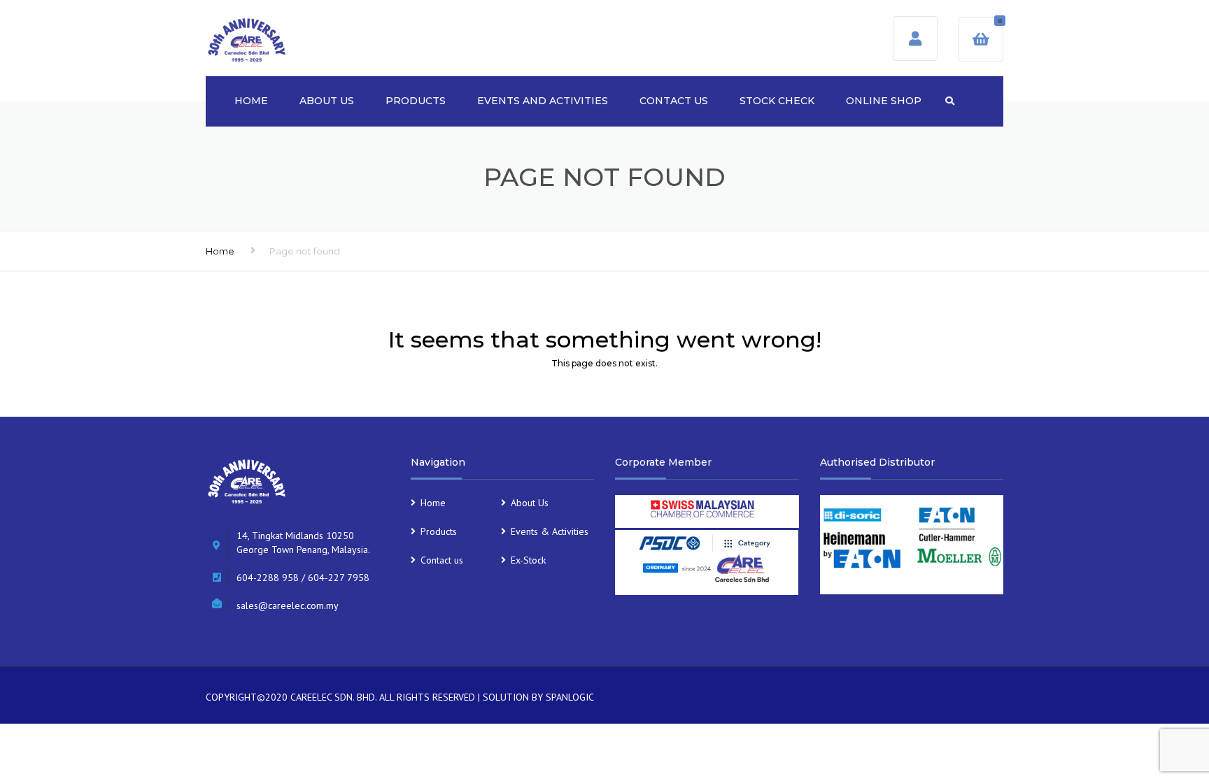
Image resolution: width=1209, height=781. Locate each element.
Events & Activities (549, 531)
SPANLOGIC (570, 697)
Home (251, 100)
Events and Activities (542, 100)
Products (416, 100)
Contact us (673, 100)
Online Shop (883, 100)
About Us (326, 100)
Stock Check (777, 100)
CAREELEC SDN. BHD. (333, 697)
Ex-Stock (528, 560)
